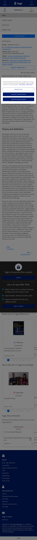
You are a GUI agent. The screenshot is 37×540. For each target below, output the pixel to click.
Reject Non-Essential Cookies (18, 99)
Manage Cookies (19, 89)
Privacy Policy (22, 84)
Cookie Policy (29, 84)
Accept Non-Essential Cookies (18, 94)
